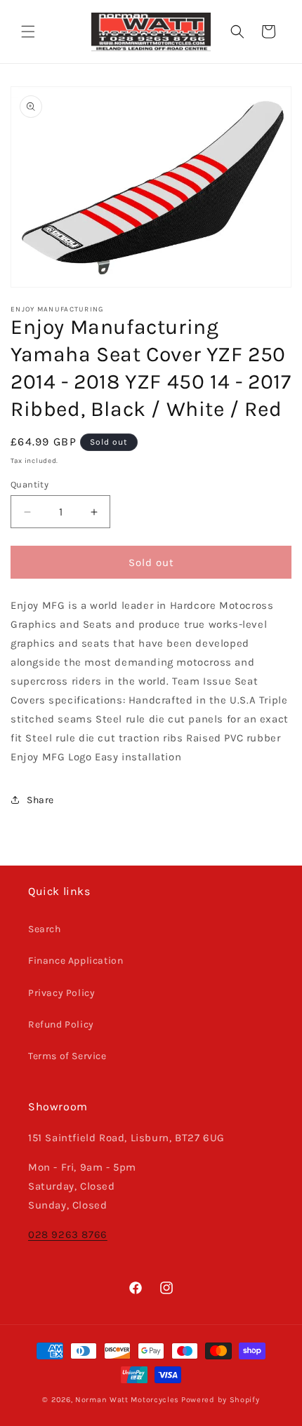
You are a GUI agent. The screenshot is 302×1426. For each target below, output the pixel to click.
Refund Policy (61, 1024)
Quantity (29, 484)
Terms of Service (67, 1056)
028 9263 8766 (67, 1234)
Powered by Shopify (220, 1399)
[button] (28, 31)
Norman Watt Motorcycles (127, 1399)
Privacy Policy (61, 993)
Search (44, 929)
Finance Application (75, 961)
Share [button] (40, 800)
